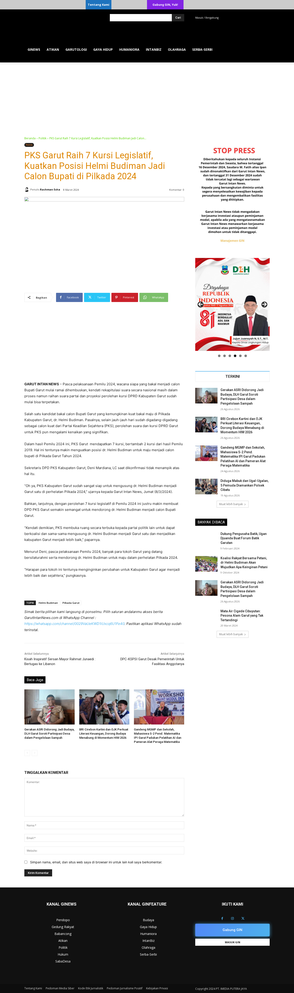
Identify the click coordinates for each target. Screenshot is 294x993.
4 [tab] (235, 356)
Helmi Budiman (48, 602)
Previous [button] (201, 305)
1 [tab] (219, 356)
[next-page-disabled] (34, 753)
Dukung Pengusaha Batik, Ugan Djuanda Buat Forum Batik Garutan (243, 538)
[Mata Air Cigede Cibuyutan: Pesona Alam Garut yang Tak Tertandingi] (206, 617)
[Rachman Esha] (27, 189)
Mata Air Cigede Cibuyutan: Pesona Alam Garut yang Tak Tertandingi (241, 615)
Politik (42, 138)
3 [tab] (230, 356)
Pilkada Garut (70, 602)
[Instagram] (233, 919)
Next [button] (264, 305)
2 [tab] (224, 356)
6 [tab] (245, 356)
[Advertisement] (147, 97)
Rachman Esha (50, 189)
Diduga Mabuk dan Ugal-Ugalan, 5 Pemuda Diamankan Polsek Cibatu (244, 485)
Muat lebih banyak (231, 504)
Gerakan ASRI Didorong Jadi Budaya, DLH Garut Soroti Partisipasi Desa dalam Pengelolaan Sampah (49, 733)
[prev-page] (27, 753)
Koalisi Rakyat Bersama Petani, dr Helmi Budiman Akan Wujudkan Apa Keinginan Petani (244, 562)
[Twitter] (243, 919)
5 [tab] (240, 356)
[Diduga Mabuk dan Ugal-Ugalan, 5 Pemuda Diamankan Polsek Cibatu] (206, 486)
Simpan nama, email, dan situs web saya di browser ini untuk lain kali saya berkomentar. (96, 862)
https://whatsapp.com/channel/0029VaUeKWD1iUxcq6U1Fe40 (74, 623)
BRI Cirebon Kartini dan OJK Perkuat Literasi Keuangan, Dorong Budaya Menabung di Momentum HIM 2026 (103, 733)
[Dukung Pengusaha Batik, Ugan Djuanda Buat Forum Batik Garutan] (206, 539)
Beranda (30, 138)
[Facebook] (222, 919)
